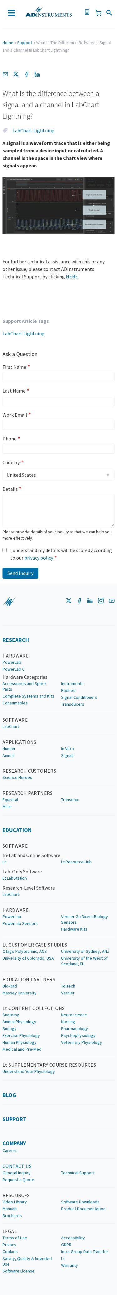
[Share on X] (16, 74)
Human (8, 748)
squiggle (9, 602)
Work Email (14, 415)
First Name (14, 367)
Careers (9, 1150)
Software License (18, 1271)
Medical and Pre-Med (21, 1049)
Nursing (68, 1021)
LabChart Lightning (33, 130)
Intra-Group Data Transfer (84, 1251)
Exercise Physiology (21, 1035)
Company (14, 1143)
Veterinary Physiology (81, 1042)
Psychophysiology (78, 1035)
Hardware (15, 656)
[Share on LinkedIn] (37, 74)
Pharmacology (74, 1028)
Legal (9, 1231)
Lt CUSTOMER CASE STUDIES (34, 945)
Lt (4, 862)
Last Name (14, 391)
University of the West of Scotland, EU (84, 961)
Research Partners (27, 793)
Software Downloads (80, 1202)
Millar (7, 806)
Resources (16, 1195)
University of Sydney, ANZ (85, 951)
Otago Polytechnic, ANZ (24, 951)
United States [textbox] (21, 475)
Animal (8, 755)
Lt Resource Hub (76, 862)
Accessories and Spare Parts (24, 686)
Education (17, 830)
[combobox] (58, 475)
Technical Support (78, 1173)
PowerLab (11, 662)
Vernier (68, 993)
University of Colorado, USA (28, 958)
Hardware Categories (24, 677)
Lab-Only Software (22, 871)
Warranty (69, 1265)
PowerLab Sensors (20, 923)
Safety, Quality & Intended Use (27, 1261)
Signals (68, 755)
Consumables (15, 703)
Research (15, 639)
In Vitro (67, 748)
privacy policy (38, 558)
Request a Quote (18, 1179)
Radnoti (68, 690)
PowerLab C (13, 669)
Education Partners (28, 979)
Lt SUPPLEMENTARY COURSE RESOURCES (49, 1065)
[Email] (5, 74)
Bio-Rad (9, 986)
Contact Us (17, 1166)
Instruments (72, 683)
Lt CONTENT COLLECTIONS (33, 1008)
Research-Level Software (28, 888)
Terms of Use (14, 1238)
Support (24, 42)
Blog (9, 1095)
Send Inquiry (20, 573)
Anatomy (10, 1015)
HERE (72, 276)
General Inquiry (16, 1173)
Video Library (14, 1202)
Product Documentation (83, 1208)
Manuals (9, 1208)
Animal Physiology (19, 1021)
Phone (9, 438)
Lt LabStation (14, 878)
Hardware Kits (74, 929)
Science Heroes (17, 777)
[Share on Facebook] (26, 74)
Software (15, 720)
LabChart (10, 726)
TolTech (68, 986)
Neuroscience (74, 1015)
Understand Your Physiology (28, 1071)
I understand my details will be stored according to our (61, 554)
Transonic (70, 799)
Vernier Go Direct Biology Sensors (84, 919)
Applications (19, 742)
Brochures (12, 1215)
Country (11, 462)
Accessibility (73, 1238)
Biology (9, 1028)
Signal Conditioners (79, 697)
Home (7, 42)
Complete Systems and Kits (28, 696)
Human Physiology (19, 1042)
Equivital (10, 799)
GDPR (66, 1244)
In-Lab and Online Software (31, 855)
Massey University (19, 993)
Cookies (10, 1251)
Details (10, 489)
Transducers (72, 704)
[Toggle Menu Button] (11, 13)
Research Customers (29, 771)
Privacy (9, 1244)
